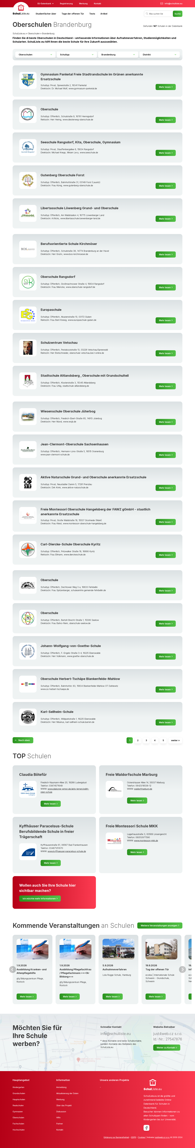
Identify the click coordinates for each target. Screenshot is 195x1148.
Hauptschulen (19, 1099)
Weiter (182, 969)
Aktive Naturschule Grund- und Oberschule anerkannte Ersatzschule (93, 477)
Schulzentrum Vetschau (59, 343)
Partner (59, 1123)
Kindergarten (18, 1087)
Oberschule (49, 109)
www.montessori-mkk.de (146, 840)
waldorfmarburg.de (143, 789)
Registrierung (66, 3)
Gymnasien (18, 1111)
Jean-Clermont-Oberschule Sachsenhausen (75, 444)
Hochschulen (19, 1129)
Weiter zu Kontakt (166, 1047)
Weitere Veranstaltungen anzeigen (159, 925)
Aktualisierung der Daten (67, 1093)
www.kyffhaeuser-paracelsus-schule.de (67, 851)
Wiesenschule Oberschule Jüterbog (68, 411)
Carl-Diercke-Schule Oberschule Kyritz (71, 544)
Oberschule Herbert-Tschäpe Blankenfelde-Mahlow (80, 679)
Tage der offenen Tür (73, 13)
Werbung (83, 3)
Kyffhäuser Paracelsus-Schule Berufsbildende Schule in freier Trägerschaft (46, 831)
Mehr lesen (165, 87)
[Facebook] (146, 1128)
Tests (92, 13)
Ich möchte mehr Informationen (39, 898)
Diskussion (61, 1111)
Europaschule (51, 310)
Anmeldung (61, 1087)
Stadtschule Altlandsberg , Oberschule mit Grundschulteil (85, 375)
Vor (12, 969)
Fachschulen (18, 1123)
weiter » (175, 740)
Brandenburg (48, 33)
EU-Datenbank (44, 3)
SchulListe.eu (19, 33)
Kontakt (97, 3)
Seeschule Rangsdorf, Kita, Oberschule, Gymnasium (80, 142)
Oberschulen (34, 33)
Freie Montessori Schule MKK (132, 826)
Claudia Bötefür (33, 774)
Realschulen (18, 1105)
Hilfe (58, 1117)
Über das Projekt (64, 1105)
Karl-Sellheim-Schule (57, 712)
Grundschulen (19, 1093)
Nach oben (24, 740)
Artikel (103, 13)
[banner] (21, 9)
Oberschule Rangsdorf (58, 277)
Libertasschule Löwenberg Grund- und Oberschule (79, 208)
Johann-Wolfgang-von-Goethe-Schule (71, 646)
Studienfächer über (46, 13)
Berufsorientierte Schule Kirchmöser (69, 244)
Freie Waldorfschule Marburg (131, 774)
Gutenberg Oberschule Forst (62, 175)
